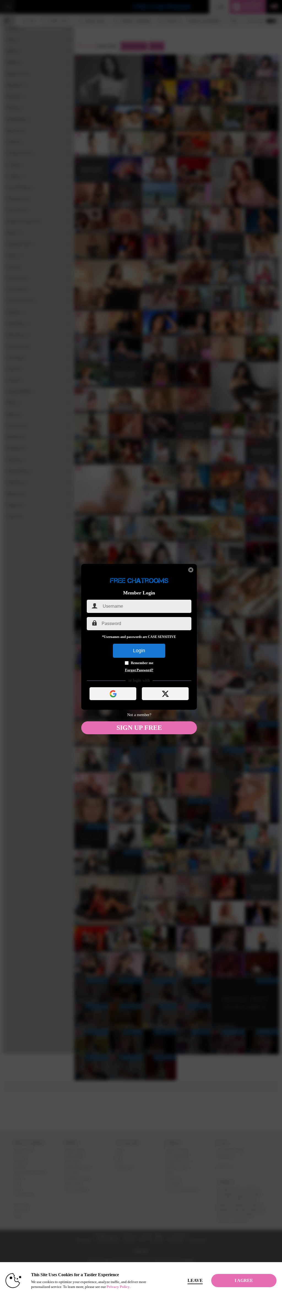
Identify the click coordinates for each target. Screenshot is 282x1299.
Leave (195, 1280)
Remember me (142, 663)
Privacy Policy (118, 1287)
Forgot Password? (139, 670)
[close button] (191, 570)
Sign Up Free (139, 727)
